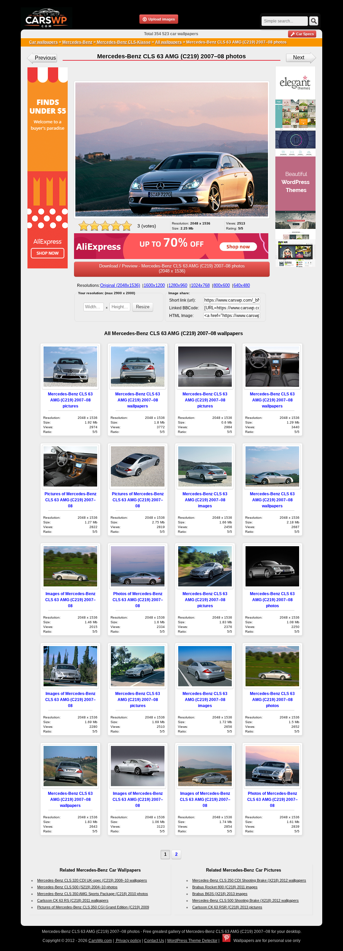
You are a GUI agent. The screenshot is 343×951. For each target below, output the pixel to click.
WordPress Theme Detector (192, 940)
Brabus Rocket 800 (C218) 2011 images (225, 887)
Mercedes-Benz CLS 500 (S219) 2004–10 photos (77, 887)
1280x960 (177, 285)
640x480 (241, 285)
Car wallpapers (43, 42)
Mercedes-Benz (77, 42)
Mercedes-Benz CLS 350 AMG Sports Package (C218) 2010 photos (92, 894)
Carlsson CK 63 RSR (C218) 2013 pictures (227, 907)
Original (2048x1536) (120, 285)
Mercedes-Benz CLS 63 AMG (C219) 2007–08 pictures (70, 400)
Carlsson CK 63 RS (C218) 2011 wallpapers (73, 900)
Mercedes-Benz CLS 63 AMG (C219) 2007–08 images (205, 500)
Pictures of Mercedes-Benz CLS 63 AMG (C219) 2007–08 (70, 500)
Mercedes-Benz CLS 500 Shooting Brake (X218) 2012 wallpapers (245, 900)
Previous (45, 58)
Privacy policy (128, 940)
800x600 (221, 285)
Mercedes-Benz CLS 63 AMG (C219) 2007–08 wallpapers (137, 400)
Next (298, 57)
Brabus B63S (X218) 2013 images (220, 894)
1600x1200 (154, 285)
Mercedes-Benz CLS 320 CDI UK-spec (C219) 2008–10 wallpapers (92, 880)
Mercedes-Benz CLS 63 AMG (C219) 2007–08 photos (272, 599)
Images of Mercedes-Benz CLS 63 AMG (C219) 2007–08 (70, 599)
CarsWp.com (100, 940)
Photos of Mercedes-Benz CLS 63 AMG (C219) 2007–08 (138, 599)
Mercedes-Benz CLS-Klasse (123, 42)
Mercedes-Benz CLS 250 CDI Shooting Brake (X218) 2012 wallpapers (249, 880)
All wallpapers (168, 42)
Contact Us (154, 940)
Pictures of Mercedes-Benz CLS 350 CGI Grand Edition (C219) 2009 (93, 907)
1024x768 (200, 285)
